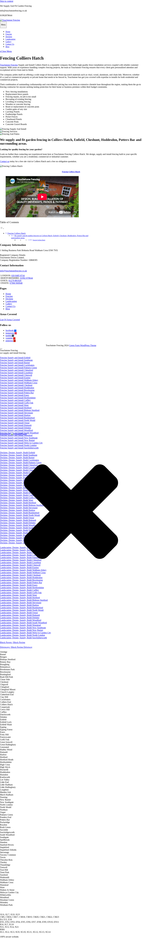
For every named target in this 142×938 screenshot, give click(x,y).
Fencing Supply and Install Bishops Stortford (19, 410)
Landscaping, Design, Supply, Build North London (22, 635)
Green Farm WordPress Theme (82, 345)
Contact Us (10, 44)
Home (8, 32)
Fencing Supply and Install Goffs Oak (16, 403)
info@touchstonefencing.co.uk (13, 271)
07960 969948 (16, 283)
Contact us (4, 161)
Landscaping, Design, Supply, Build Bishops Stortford (24, 600)
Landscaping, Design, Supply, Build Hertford (20, 597)
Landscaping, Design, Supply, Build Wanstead (20, 625)
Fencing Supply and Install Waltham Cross (18, 383)
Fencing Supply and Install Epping (15, 378)
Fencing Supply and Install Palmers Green (18, 367)
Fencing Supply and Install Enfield (15, 357)
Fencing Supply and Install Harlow (15, 415)
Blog (7, 47)
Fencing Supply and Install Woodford (16, 430)
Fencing (9, 34)
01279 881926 (15, 280)
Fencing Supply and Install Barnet (15, 362)
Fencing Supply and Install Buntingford (17, 418)
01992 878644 (26, 278)
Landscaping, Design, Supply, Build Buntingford (21, 607)
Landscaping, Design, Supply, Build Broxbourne (21, 580)
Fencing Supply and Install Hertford (15, 408)
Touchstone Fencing (9, 65)
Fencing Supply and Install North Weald (17, 420)
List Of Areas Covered (10, 319)
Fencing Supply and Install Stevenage (16, 413)
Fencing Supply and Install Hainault (15, 425)
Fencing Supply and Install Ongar (15, 423)
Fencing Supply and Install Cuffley (15, 400)
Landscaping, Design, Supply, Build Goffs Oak (21, 592)
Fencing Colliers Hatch (71, 172)
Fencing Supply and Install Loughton (16, 372)
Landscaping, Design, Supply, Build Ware (18, 595)
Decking (9, 37)
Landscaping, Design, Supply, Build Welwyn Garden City (25, 633)
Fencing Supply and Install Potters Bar (17, 393)
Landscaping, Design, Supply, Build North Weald (22, 610)
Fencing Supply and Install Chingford (16, 370)
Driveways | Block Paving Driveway (16, 647)
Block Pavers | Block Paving (12, 642)
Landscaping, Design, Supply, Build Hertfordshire (22, 587)
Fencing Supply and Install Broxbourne (17, 390)
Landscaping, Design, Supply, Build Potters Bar (21, 582)
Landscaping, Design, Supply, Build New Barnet (21, 630)
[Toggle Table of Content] (2, 228)
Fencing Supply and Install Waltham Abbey (19, 380)
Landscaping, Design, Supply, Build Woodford (20, 620)
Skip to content (6, 1)
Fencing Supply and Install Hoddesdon (17, 388)
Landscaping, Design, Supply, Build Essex (18, 585)
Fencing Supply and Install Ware (14, 405)
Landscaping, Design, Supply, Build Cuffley (19, 590)
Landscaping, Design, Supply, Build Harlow (19, 605)
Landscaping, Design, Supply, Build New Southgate (23, 627)
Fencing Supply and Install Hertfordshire (18, 398)
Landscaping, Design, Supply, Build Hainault (20, 615)
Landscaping (10, 39)
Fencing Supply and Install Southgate (16, 360)
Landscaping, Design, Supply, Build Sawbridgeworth (23, 638)
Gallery (8, 42)
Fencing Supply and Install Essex (14, 395)
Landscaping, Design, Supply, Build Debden (19, 617)
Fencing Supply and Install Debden (15, 428)
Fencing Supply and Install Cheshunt (16, 385)
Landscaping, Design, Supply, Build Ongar (19, 612)
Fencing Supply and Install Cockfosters (17, 365)
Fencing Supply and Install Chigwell (16, 375)
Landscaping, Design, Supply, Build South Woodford (23, 622)
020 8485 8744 (18, 275)
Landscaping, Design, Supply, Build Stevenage (20, 602)
